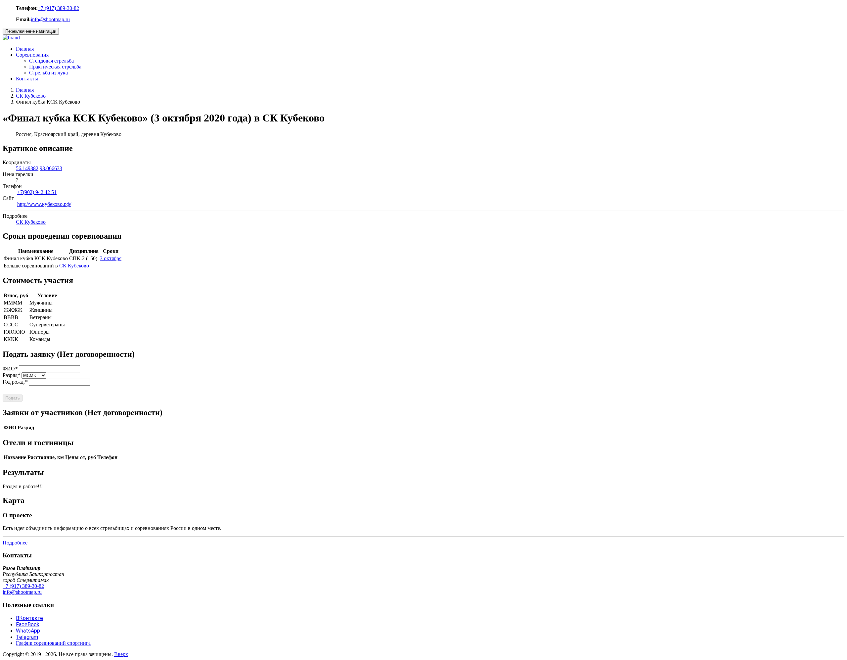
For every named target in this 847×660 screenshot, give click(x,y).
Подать (12, 398)
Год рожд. (15, 382)
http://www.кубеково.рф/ (44, 204)
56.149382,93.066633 (39, 168)
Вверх (121, 654)
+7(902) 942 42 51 (37, 192)
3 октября (110, 258)
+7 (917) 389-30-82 (58, 8)
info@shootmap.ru (50, 19)
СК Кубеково (31, 96)
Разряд (11, 375)
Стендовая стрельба (51, 61)
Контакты (27, 78)
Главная (25, 49)
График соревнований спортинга (53, 643)
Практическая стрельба (55, 67)
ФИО (10, 368)
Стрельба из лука (48, 72)
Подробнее (15, 542)
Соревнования (32, 55)
